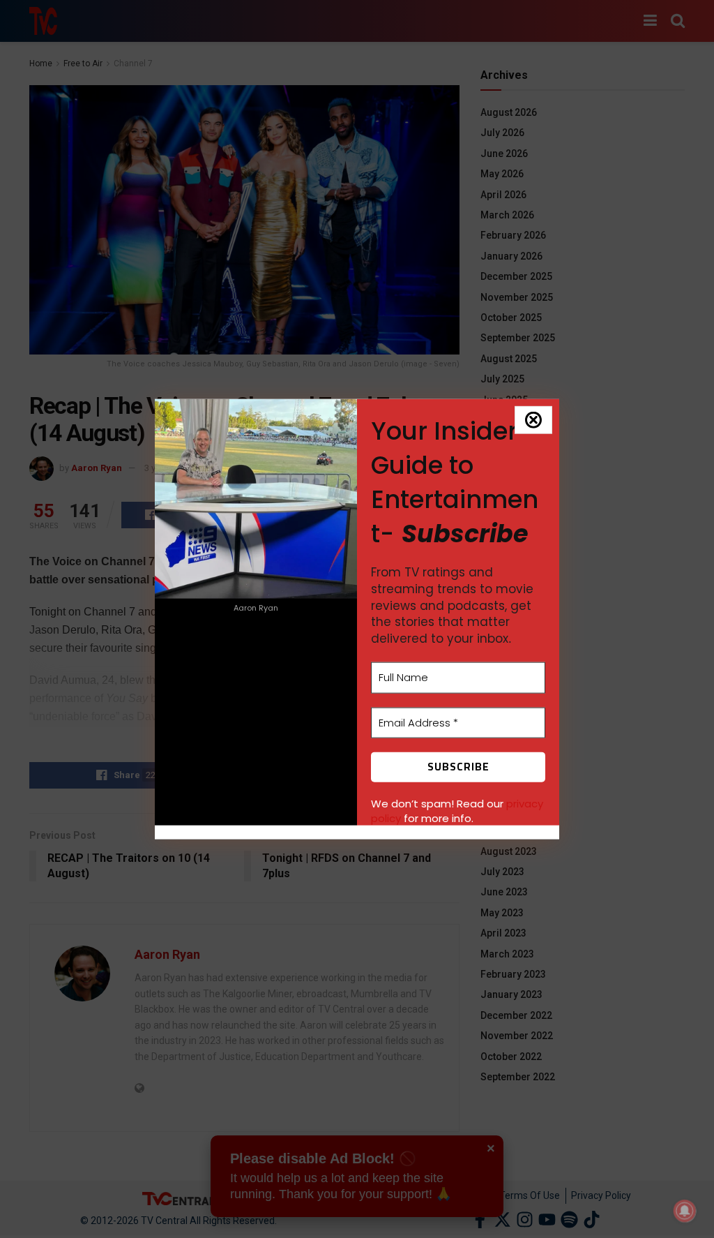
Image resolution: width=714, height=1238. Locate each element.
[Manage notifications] (685, 1211)
